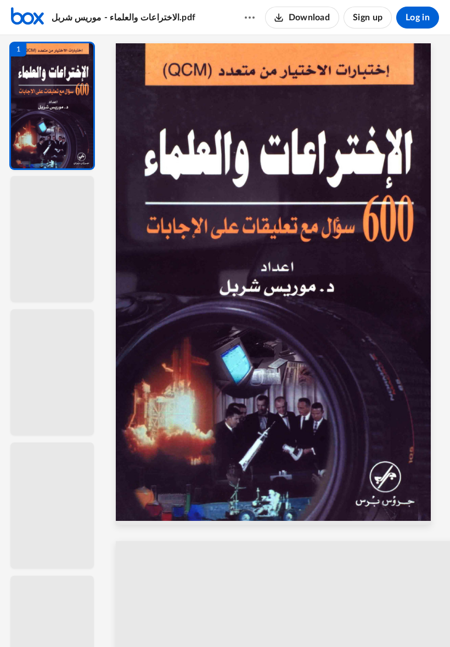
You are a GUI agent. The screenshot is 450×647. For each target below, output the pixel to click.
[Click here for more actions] (250, 18)
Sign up (368, 17)
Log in (418, 17)
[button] (52, 105)
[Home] (27, 17)
